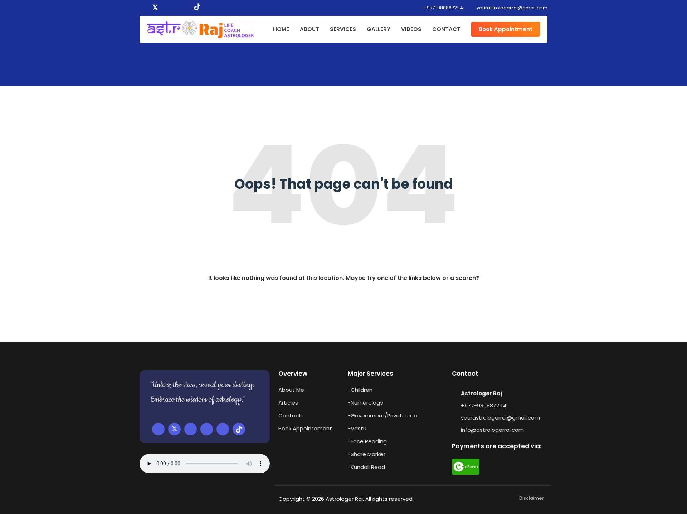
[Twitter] (155, 8)
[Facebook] (144, 8)
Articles (288, 402)
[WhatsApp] (186, 8)
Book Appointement (305, 428)
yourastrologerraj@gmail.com (500, 417)
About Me (291, 390)
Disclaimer (531, 498)
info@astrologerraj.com (492, 430)
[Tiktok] (197, 8)
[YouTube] (166, 8)
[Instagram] (176, 8)
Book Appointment (505, 29)
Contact (289, 415)
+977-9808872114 (443, 8)
